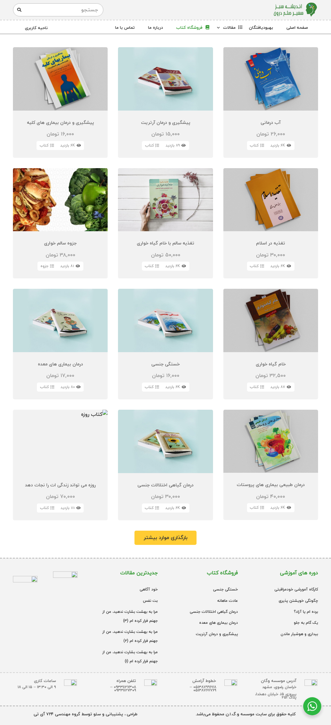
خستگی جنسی (225, 589)
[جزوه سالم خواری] (60, 223)
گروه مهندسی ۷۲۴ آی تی (57, 714)
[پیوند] (295, 10)
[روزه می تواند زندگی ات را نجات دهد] (60, 465)
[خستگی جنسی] (165, 344)
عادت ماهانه (227, 600)
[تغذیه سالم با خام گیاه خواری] (165, 223)
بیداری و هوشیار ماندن (299, 634)
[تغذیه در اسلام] (270, 223)
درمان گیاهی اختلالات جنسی (214, 611)
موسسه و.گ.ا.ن (239, 714)
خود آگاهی (149, 589)
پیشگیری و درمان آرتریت (217, 634)
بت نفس (150, 600)
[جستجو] (19, 10)
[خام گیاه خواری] (270, 344)
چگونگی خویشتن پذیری (298, 600)
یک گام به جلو (306, 622)
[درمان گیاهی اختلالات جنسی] (165, 465)
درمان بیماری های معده (218, 622)
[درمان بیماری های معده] (60, 344)
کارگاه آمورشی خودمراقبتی (296, 589)
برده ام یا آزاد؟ (306, 611)
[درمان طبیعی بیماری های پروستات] (270, 465)
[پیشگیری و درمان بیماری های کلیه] (60, 102)
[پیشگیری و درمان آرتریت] (165, 102)
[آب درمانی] (270, 102)
